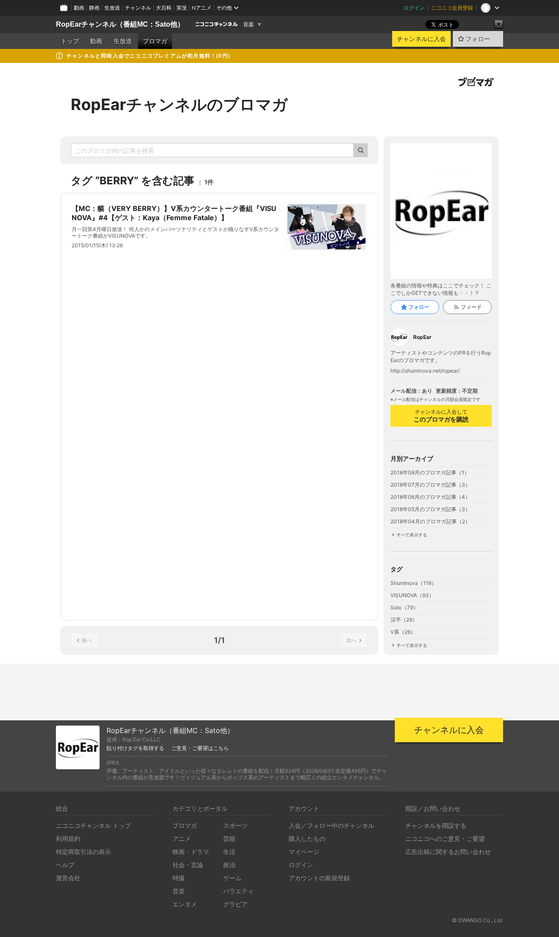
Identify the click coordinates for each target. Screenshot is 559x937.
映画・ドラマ (191, 851)
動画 (79, 7)
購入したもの (307, 838)
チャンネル (138, 7)
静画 (94, 7)
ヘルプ (65, 864)
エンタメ (185, 904)
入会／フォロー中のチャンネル (331, 825)
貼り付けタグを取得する (135, 748)
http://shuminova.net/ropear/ (425, 371)
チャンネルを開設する (435, 825)
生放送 (112, 7)
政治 (229, 864)
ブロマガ (155, 41)
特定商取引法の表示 (83, 851)
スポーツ (235, 825)
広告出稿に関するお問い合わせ (448, 851)
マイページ (304, 851)
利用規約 (68, 838)
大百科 (164, 7)
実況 (181, 7)
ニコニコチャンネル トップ (93, 825)
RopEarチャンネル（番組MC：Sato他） (120, 24)
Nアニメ (201, 7)
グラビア (235, 904)
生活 (229, 851)
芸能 (229, 838)
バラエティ (238, 891)
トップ (70, 41)
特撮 (179, 878)
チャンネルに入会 (421, 38)
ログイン (414, 7)
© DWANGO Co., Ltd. (477, 920)
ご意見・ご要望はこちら (200, 748)
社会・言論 (188, 864)
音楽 (248, 24)
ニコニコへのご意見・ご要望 (445, 838)
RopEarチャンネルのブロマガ (179, 104)
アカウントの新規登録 (319, 878)
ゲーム (232, 878)
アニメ (182, 838)
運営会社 (68, 878)
